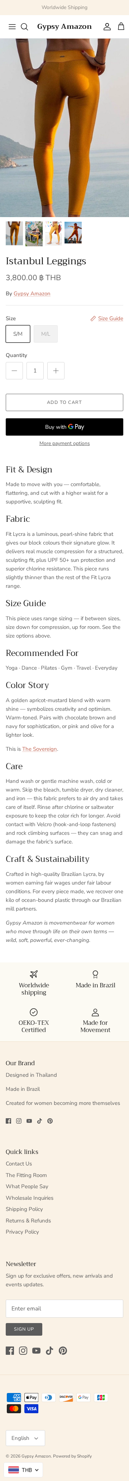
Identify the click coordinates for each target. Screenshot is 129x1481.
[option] (64, 128)
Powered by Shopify (72, 1456)
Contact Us (19, 1163)
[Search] (28, 27)
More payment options (64, 444)
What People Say (27, 1186)
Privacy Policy (22, 1231)
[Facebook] (8, 1121)
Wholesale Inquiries (29, 1198)
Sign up (24, 1329)
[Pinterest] (50, 1121)
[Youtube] (29, 1121)
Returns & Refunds (28, 1220)
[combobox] (23, 1469)
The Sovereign (39, 749)
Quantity (16, 355)
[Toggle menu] (8, 27)
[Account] (105, 27)
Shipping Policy (24, 1209)
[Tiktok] (39, 1121)
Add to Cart (64, 402)
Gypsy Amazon (32, 293)
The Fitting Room (26, 1175)
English (20, 1438)
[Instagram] (19, 1121)
